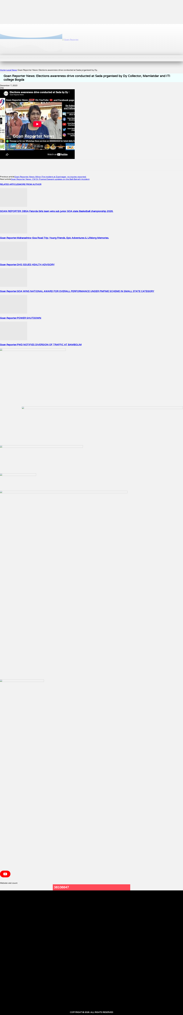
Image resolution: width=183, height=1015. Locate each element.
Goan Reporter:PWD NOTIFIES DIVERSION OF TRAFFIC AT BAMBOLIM (41, 344)
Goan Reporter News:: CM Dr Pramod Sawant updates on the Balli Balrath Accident (50, 179)
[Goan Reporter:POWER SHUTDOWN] (13, 313)
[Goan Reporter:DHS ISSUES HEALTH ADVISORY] (13, 259)
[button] (56, 58)
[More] (74, 165)
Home (3, 70)
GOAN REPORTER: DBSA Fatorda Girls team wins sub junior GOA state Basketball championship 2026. (56, 211)
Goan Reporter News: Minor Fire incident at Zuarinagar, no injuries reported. (50, 176)
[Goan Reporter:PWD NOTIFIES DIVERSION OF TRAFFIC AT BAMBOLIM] (13, 339)
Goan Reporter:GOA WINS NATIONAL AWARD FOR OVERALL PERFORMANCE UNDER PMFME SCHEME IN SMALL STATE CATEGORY (77, 291)
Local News (11, 70)
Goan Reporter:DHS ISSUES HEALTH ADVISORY (27, 264)
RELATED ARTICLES (9, 184)
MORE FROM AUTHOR (30, 184)
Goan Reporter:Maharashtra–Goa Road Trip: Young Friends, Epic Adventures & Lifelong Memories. (54, 237)
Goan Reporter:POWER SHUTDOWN (20, 318)
